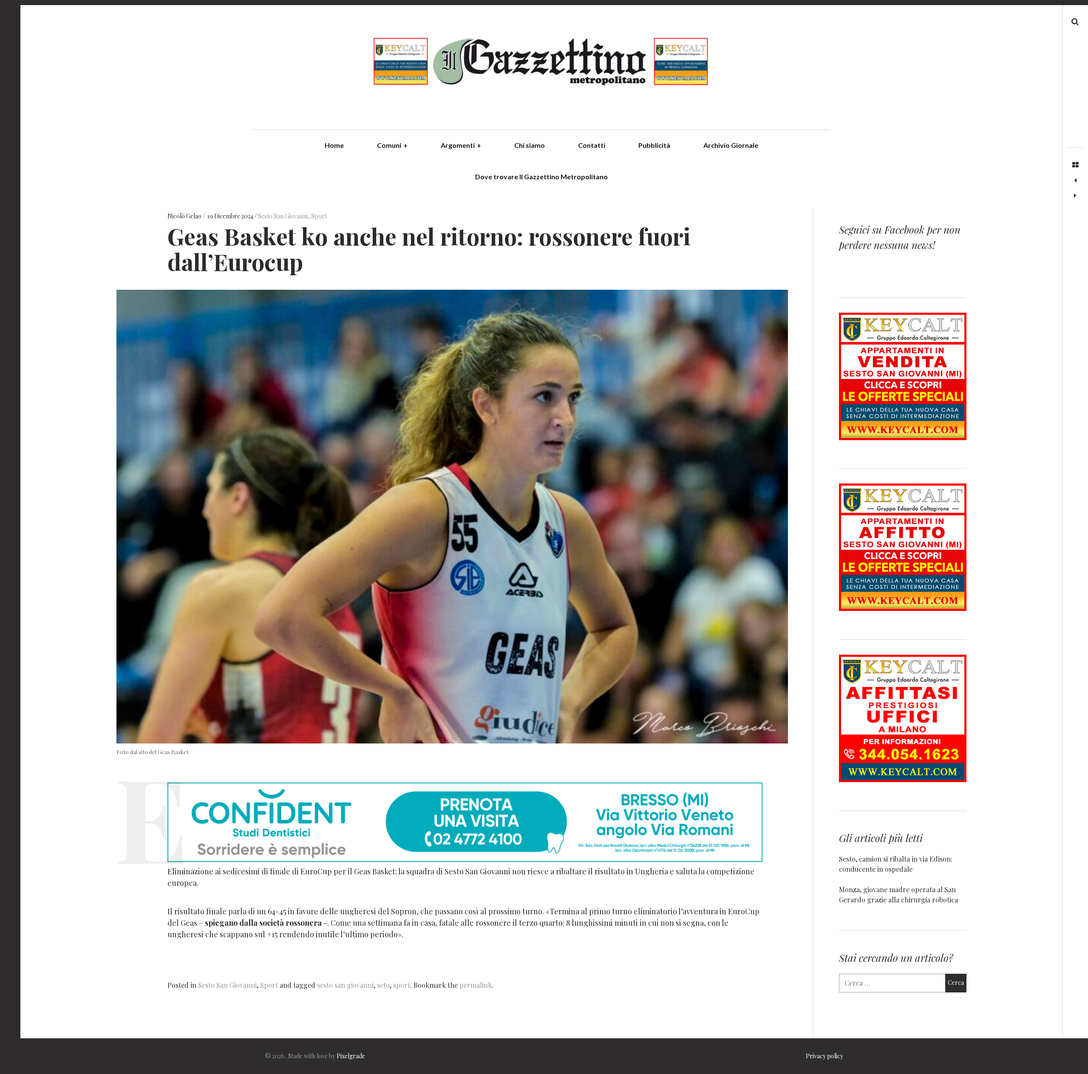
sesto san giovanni (345, 985)
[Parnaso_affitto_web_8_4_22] (902, 608)
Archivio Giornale (730, 145)
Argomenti (461, 145)
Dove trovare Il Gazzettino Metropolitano (541, 176)
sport (401, 985)
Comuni (392, 145)
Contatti (591, 145)
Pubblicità (654, 145)
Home (334, 145)
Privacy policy (824, 1056)
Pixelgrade (351, 1056)
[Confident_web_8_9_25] (464, 859)
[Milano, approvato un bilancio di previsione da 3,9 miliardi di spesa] (1075, 180)
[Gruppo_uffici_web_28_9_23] (902, 779)
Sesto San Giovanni (283, 216)
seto (383, 985)
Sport (319, 216)
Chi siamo (529, 145)
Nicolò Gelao (185, 216)
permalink (475, 985)
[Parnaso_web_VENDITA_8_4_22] (902, 437)
